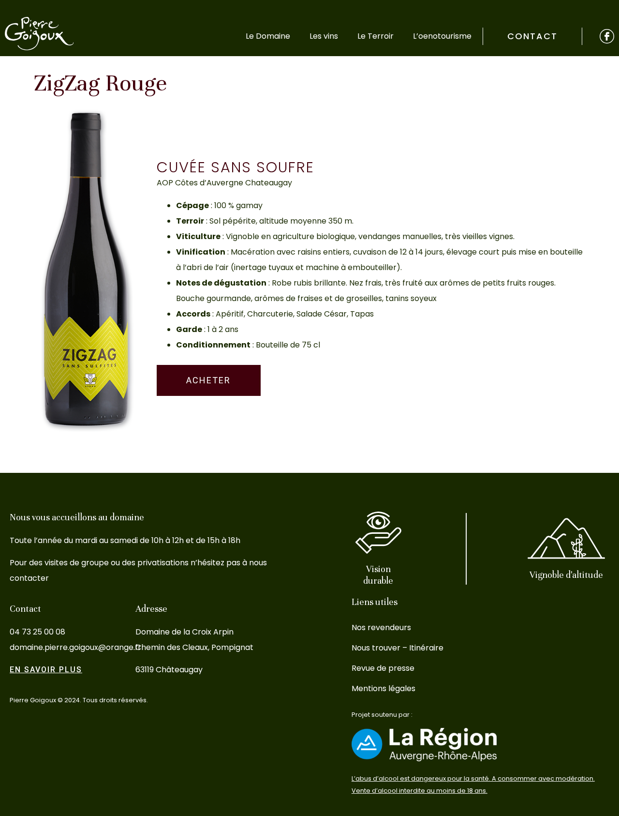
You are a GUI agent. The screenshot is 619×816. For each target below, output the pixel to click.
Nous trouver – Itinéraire (397, 647)
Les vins (324, 36)
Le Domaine (268, 36)
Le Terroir (375, 36)
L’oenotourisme (442, 36)
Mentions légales (383, 688)
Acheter (208, 380)
